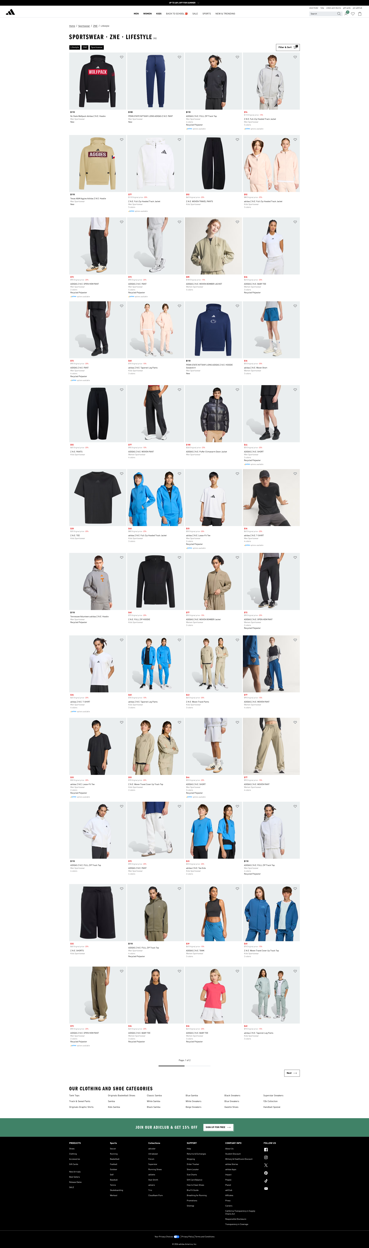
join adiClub (357, 8)
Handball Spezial (271, 1107)
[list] (172, 47)
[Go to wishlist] (352, 13)
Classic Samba (154, 1096)
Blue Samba (192, 1096)
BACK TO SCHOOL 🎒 (177, 14)
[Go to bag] (359, 13)
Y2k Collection (270, 1101)
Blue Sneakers (231, 1101)
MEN (136, 14)
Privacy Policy (187, 1237)
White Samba (153, 1101)
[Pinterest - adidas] (282, 1173)
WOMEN (147, 14)
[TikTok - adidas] (282, 1181)
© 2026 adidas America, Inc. (184, 1244)
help (322, 8)
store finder (313, 8)
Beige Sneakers (193, 1107)
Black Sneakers (232, 1096)
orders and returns (333, 8)
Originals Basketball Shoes (121, 1096)
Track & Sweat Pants (79, 1101)
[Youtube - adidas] (282, 1189)
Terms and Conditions (204, 1237)
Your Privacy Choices (164, 1237)
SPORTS (207, 14)
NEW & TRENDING (225, 14)
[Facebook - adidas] (282, 1150)
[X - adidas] (282, 1166)
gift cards (347, 8)
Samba (111, 1101)
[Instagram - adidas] (282, 1158)
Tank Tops (74, 1096)
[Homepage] (10, 12)
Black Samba (153, 1107)
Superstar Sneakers (273, 1096)
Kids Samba (114, 1107)
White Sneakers (193, 1101)
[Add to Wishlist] (121, 57)
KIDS (158, 14)
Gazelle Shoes (231, 1107)
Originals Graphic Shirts (81, 1107)
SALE (195, 14)
